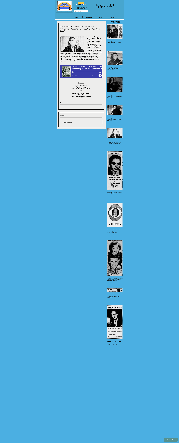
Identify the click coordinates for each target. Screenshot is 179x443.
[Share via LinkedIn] (67, 102)
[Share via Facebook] (60, 102)
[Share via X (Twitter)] (64, 102)
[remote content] (81, 72)
